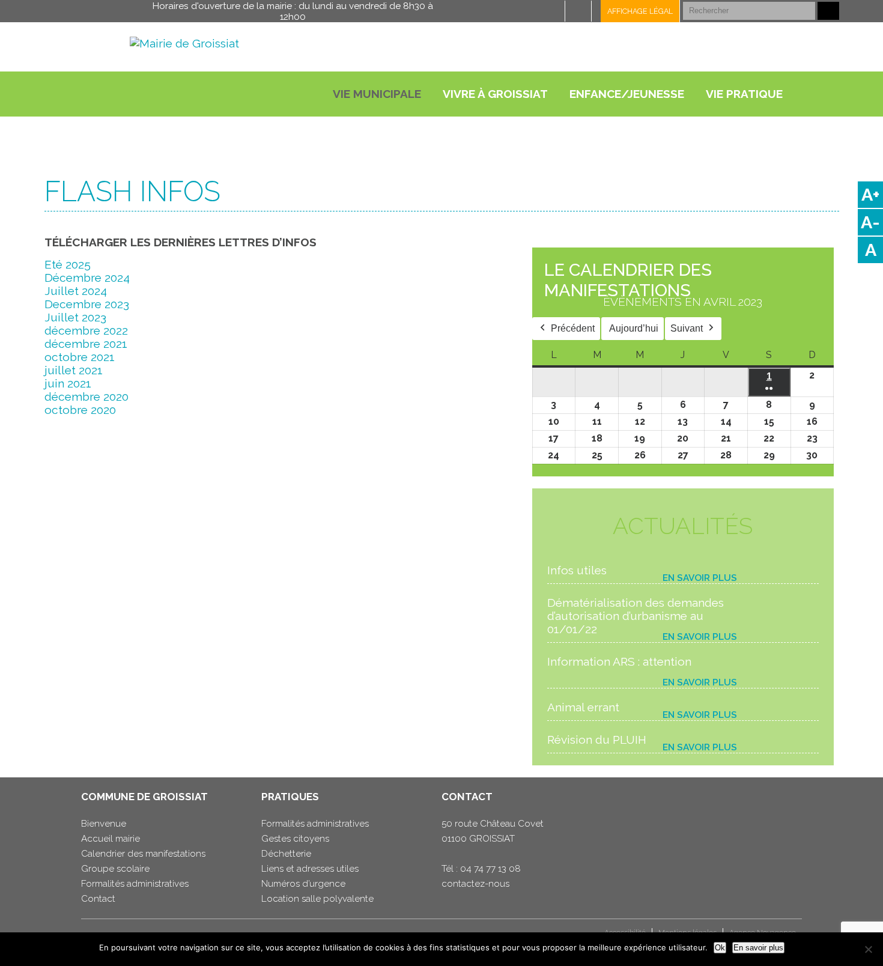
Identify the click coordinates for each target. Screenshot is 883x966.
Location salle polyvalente (317, 898)
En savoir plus (700, 578)
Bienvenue (103, 823)
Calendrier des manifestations (143, 853)
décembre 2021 (85, 343)
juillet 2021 (73, 370)
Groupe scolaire (115, 868)
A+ (870, 194)
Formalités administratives (135, 883)
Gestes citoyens (295, 838)
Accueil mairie (110, 838)
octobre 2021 (79, 356)
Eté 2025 (67, 264)
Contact (98, 898)
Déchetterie (286, 853)
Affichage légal (640, 11)
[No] (868, 949)
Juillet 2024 (75, 290)
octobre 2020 (80, 409)
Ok (720, 947)
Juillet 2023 (75, 317)
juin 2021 (67, 383)
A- (870, 222)
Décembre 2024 (87, 277)
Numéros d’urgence (303, 883)
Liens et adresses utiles (310, 868)
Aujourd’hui (633, 328)
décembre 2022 (86, 330)
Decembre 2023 (86, 304)
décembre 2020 (86, 396)
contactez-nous (475, 883)
